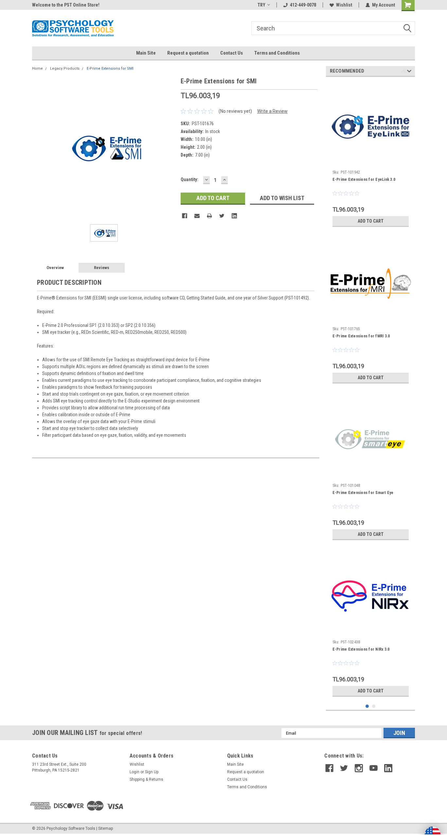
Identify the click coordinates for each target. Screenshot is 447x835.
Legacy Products (65, 68)
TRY (261, 5)
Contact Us (231, 53)
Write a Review (272, 111)
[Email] (197, 215)
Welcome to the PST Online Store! (65, 5)
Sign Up (151, 772)
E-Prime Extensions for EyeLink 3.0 (364, 179)
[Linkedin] (234, 215)
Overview (55, 267)
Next (409, 72)
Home (37, 68)
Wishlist (344, 5)
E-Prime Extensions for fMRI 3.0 (361, 336)
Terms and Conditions (277, 53)
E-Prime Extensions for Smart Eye (363, 492)
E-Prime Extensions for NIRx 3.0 (361, 649)
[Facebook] (184, 215)
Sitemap (105, 828)
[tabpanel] (370, 156)
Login (134, 772)
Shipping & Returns (146, 779)
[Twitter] (221, 215)
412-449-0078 (303, 5)
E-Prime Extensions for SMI (110, 68)
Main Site (146, 53)
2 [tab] (374, 706)
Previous (403, 72)
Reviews (101, 267)
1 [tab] (367, 706)
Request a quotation (188, 53)
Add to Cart (371, 221)
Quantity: (189, 179)
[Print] (209, 215)
